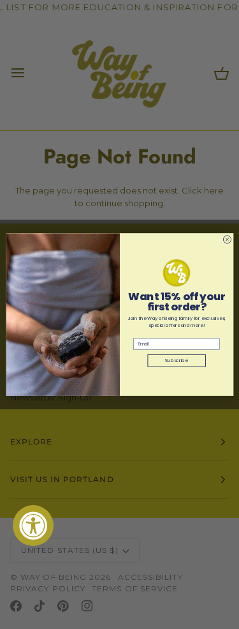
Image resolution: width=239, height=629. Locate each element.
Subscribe (176, 360)
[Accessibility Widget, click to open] (33, 525)
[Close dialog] (227, 239)
